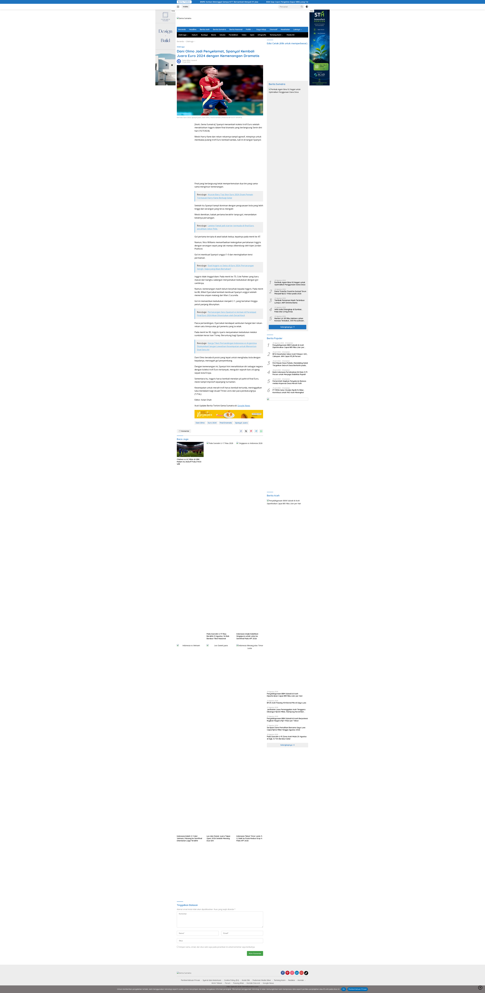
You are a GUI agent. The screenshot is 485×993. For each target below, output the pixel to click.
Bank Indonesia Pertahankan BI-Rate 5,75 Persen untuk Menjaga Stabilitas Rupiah (290, 373)
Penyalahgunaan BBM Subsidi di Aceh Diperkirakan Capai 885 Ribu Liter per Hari (288, 346)
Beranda (182, 29)
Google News (243, 405)
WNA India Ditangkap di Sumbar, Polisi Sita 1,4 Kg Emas (288, 310)
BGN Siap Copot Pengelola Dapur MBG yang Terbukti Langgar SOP (213, 2)
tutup (173, 11)
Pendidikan (233, 35)
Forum (227, 983)
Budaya (204, 35)
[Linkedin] (297, 973)
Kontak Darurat (253, 983)
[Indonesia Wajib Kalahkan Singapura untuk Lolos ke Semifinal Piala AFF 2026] (249, 536)
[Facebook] (283, 973)
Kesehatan (285, 29)
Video (244, 35)
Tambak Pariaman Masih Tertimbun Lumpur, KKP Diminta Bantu (289, 301)
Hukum (195, 35)
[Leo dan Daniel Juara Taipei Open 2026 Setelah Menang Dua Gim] (220, 739)
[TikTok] (306, 973)
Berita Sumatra (219, 29)
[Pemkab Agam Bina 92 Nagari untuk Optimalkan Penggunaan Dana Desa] (287, 183)
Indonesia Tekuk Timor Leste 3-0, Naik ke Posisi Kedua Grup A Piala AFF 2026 (249, 838)
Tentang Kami (275, 35)
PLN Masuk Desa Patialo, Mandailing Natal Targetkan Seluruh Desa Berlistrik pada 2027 (290, 364)
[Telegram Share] (256, 431)
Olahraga (182, 35)
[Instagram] (292, 973)
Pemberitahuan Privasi (190, 980)
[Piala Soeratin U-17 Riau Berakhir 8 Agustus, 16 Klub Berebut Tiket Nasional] (220, 536)
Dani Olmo (200, 423)
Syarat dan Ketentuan (212, 980)
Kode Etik (246, 980)
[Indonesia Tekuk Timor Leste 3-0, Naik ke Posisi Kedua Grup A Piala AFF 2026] (249, 739)
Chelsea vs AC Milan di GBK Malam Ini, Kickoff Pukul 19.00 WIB (189, 461)
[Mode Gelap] (307, 7)
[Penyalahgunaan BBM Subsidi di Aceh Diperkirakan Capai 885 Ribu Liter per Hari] (287, 594)
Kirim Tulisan (217, 983)
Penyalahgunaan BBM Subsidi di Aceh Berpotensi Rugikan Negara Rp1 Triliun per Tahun (287, 719)
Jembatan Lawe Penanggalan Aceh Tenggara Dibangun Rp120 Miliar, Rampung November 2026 (286, 710)
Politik (248, 29)
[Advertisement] (262, 18)
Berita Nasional (235, 29)
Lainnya (296, 29)
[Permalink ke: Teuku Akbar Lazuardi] (179, 61)
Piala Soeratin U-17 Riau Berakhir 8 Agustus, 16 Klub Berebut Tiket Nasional (218, 636)
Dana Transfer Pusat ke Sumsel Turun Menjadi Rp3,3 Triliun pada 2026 (290, 292)
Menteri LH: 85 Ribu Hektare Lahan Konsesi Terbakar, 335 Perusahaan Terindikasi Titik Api (289, 319)
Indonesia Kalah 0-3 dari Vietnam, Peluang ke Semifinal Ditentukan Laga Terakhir (189, 838)
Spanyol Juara (241, 423)
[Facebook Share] (241, 431)
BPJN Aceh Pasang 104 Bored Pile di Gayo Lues (286, 703)
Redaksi (291, 980)
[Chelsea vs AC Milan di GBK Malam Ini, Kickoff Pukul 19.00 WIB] (190, 449)
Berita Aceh (205, 29)
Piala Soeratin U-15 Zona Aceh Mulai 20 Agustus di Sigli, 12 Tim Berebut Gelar (287, 737)
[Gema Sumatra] (184, 18)
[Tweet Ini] (246, 431)
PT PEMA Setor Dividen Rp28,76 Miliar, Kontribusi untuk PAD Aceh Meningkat (288, 391)
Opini (252, 35)
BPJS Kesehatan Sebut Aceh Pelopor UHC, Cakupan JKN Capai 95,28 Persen (290, 355)
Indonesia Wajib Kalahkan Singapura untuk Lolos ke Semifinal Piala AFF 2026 (247, 636)
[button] (301, 7)
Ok (344, 989)
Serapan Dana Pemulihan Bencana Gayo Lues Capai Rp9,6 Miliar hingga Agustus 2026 (286, 728)
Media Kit (290, 35)
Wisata (222, 35)
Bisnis (213, 35)
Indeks (185, 7)
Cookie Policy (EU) (231, 980)
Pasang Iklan (238, 983)
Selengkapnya (286, 327)
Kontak (301, 980)
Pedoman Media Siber (262, 980)
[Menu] (178, 7)
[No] (482, 989)
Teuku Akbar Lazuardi (189, 60)
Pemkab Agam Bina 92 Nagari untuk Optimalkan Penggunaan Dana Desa (289, 283)
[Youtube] (301, 973)
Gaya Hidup (261, 29)
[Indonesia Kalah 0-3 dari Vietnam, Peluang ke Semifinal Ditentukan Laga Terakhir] (190, 739)
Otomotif (273, 29)
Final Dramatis (226, 423)
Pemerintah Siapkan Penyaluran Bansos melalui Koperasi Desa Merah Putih (289, 382)
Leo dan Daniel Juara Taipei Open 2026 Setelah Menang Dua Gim (218, 838)
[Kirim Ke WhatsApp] (261, 431)
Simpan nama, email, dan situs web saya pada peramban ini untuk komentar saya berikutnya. (217, 947)
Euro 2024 (212, 423)
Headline (192, 29)
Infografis (262, 35)
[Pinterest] (287, 973)
